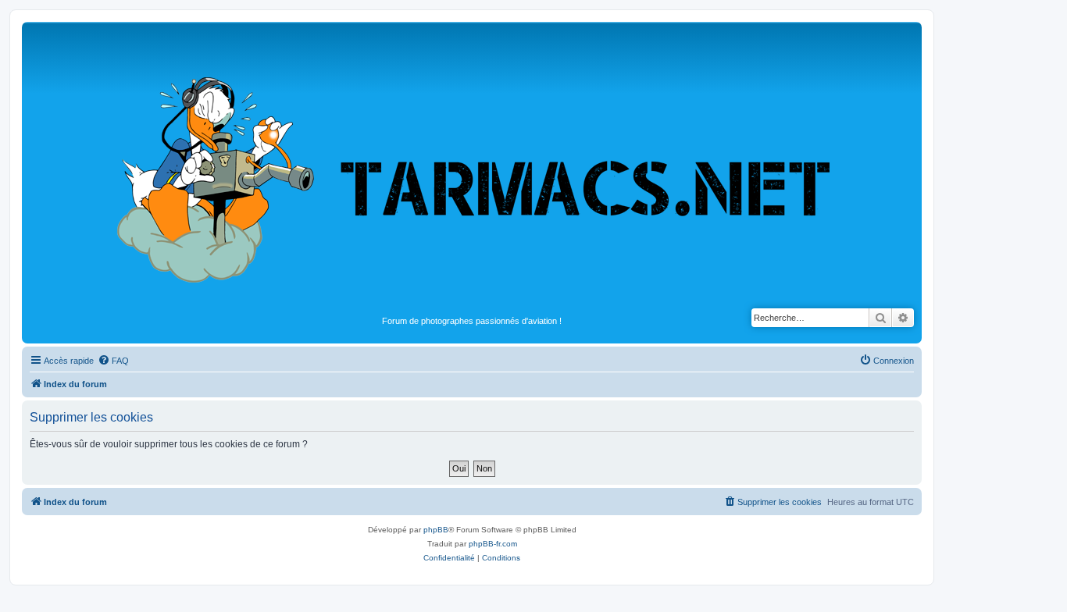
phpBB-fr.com (493, 543)
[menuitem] (113, 360)
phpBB (435, 529)
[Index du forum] (472, 169)
